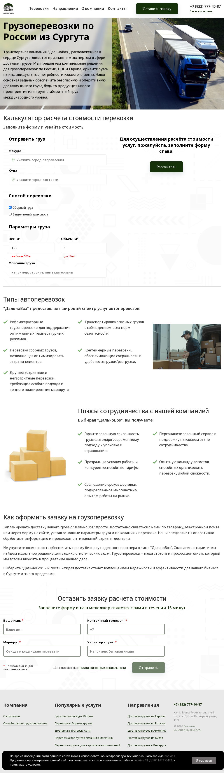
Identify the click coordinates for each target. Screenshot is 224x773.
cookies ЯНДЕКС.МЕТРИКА (153, 760)
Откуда (15, 151)
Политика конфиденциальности (187, 728)
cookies (169, 756)
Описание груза (22, 263)
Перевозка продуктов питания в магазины (84, 738)
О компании (92, 8)
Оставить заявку (157, 8)
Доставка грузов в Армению (147, 730)
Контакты (117, 8)
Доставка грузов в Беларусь (147, 745)
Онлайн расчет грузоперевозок (25, 723)
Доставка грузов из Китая (145, 738)
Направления (65, 8)
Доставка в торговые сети (73, 730)
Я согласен (204, 760)
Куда (13, 170)
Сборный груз (22, 207)
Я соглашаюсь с (91, 668)
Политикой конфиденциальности (102, 668)
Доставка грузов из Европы (146, 716)
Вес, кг (14, 239)
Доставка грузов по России (146, 723)
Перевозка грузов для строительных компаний (87, 745)
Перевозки (38, 8)
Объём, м (69, 239)
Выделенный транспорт (30, 214)
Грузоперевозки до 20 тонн (74, 716)
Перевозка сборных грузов (73, 723)
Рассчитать (166, 166)
